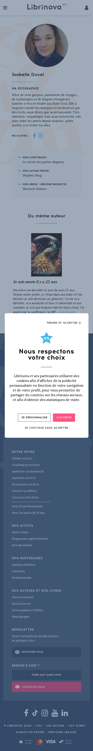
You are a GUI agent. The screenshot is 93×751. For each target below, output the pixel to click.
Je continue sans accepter (46, 427)
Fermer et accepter (63, 322)
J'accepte (64, 417)
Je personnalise (34, 417)
